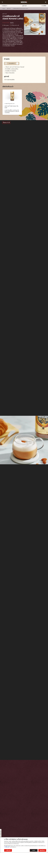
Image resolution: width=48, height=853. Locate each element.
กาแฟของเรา (4, 5)
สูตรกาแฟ (24, 5)
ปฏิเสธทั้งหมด (42, 850)
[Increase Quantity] (17, 63)
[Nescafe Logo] (24, 2)
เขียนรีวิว (12, 22)
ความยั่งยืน (44, 5)
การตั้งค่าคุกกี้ (8, 850)
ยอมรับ (33, 850)
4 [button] (6, 25)
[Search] (2, 2)
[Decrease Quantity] (6, 63)
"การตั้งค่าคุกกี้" (7, 847)
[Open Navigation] (45, 2)
